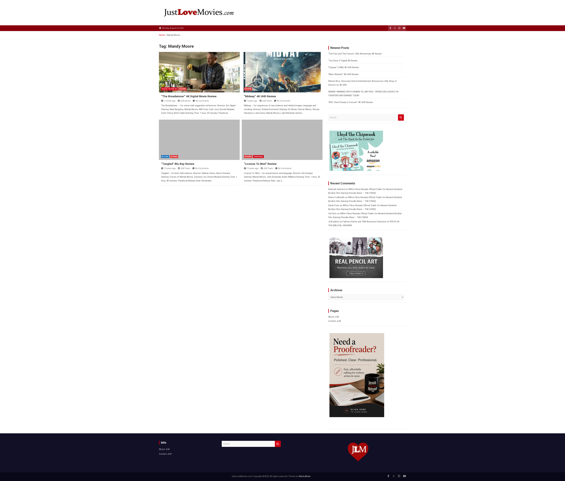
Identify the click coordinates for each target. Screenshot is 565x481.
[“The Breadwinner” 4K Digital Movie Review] (199, 72)
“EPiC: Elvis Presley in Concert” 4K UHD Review (350, 102)
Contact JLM (334, 321)
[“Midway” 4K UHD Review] (282, 72)
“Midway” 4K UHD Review (260, 96)
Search (401, 117)
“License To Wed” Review (260, 164)
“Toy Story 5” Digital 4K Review (343, 60)
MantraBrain (305, 476)
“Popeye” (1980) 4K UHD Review (343, 67)
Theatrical (258, 157)
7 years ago (252, 101)
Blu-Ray (165, 157)
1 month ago (170, 101)
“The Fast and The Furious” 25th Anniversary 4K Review (355, 53)
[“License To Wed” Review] (282, 140)
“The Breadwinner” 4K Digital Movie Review (188, 96)
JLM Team (267, 101)
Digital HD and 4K (169, 89)
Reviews (182, 89)
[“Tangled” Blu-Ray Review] (199, 140)
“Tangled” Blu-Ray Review (177, 164)
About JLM (333, 316)
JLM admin (185, 101)
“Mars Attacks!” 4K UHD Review (343, 74)
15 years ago (170, 168)
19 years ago (253, 168)
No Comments (202, 101)
